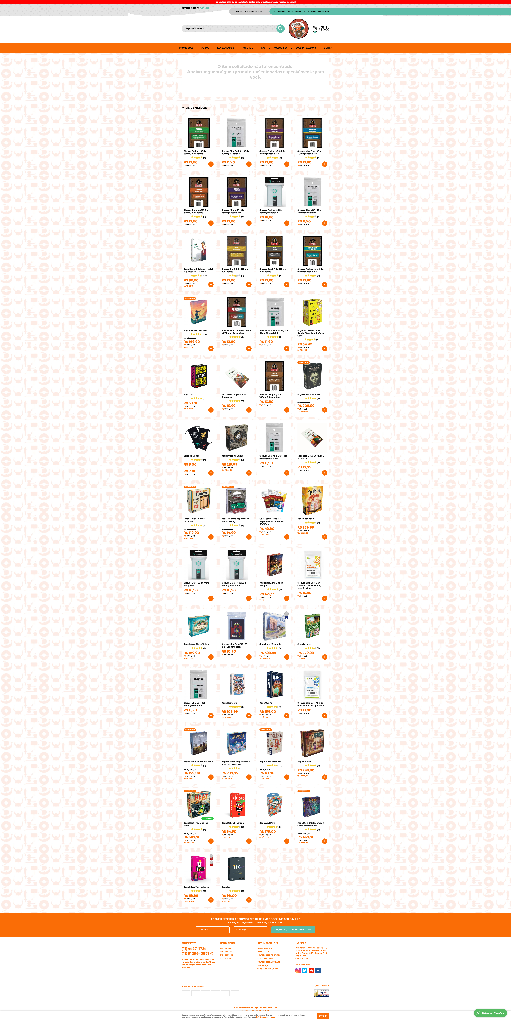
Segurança (262, 965)
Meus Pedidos (294, 11)
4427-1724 (239, 11)
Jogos (205, 48)
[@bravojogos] (298, 970)
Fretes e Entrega (265, 958)
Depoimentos (226, 952)
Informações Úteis (267, 943)
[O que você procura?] (280, 28)
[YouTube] (311, 970)
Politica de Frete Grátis (268, 955)
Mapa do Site (263, 952)
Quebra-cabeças (306, 48)
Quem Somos (279, 11)
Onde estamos (226, 955)
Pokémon (247, 48)
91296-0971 (258, 11)
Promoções (186, 48)
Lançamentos (225, 48)
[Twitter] (304, 970)
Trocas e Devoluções (267, 969)
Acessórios (281, 48)
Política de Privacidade (268, 962)
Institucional (227, 943)
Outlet (328, 48)
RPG (263, 48)
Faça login (205, 8)
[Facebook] (318, 970)
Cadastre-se (323, 11)
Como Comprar (264, 948)
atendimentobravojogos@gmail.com (198, 959)
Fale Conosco (310, 11)
